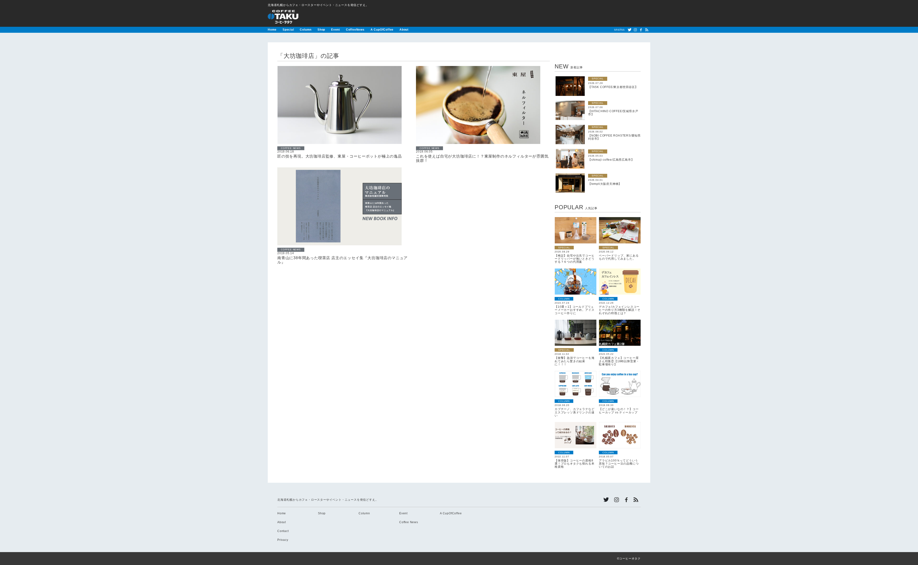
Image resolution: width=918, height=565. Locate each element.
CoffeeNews (355, 29)
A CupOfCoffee (382, 29)
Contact (283, 531)
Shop (321, 29)
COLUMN (564, 298)
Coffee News (408, 522)
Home (272, 29)
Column (305, 29)
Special (288, 29)
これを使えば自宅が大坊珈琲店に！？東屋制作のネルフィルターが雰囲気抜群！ (482, 158)
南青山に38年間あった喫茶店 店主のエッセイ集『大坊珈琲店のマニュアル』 (342, 260)
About (404, 29)
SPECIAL (598, 78)
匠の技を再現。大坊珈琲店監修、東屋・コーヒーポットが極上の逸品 (339, 156)
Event (335, 29)
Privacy (282, 539)
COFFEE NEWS (291, 148)
